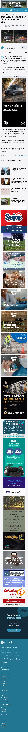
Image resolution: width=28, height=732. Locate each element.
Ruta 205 (20, 160)
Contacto (3, 666)
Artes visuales (4, 725)
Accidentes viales (11, 160)
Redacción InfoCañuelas (21, 155)
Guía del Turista (5, 673)
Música (2, 721)
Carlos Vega (3, 699)
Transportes (3, 709)
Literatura (3, 723)
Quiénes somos (4, 667)
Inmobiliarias (3, 711)
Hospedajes (3, 685)
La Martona (3, 695)
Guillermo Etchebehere (6, 701)
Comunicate (4, 662)
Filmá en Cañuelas (5, 697)
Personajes (3, 727)
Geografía (3, 720)
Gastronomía (3, 683)
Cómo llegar (3, 676)
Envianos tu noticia (5, 669)
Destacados (4, 690)
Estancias (3, 687)
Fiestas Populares (5, 681)
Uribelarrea (3, 679)
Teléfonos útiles (4, 707)
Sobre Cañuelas (5, 714)
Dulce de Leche (4, 693)
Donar (13, 630)
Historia (2, 718)
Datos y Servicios (6, 704)
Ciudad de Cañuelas (5, 678)
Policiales (3, 14)
